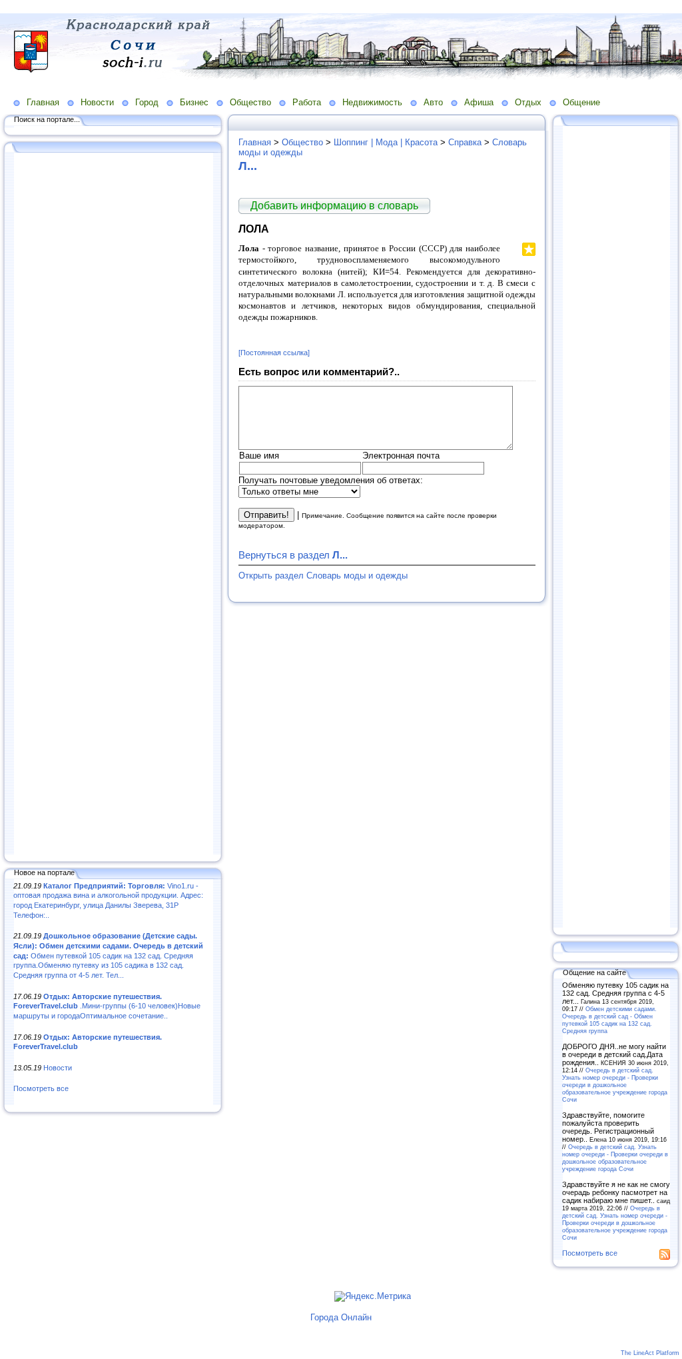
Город (147, 102)
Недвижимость (372, 102)
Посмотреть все (41, 1088)
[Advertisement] (113, 504)
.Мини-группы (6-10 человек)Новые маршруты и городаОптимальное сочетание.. (106, 1006)
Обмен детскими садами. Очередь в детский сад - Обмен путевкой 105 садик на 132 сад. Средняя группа (609, 1019)
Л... (247, 166)
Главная (43, 102)
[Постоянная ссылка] (274, 353)
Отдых (528, 102)
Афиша (479, 102)
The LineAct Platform (650, 1353)
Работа (306, 102)
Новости (97, 102)
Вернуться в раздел (293, 555)
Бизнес (194, 102)
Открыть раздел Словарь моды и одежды (323, 576)
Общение (581, 102)
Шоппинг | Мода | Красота (386, 142)
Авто (433, 102)
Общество (250, 102)
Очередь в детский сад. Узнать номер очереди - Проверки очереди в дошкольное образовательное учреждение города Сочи (614, 1084)
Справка (465, 142)
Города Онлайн (341, 1317)
